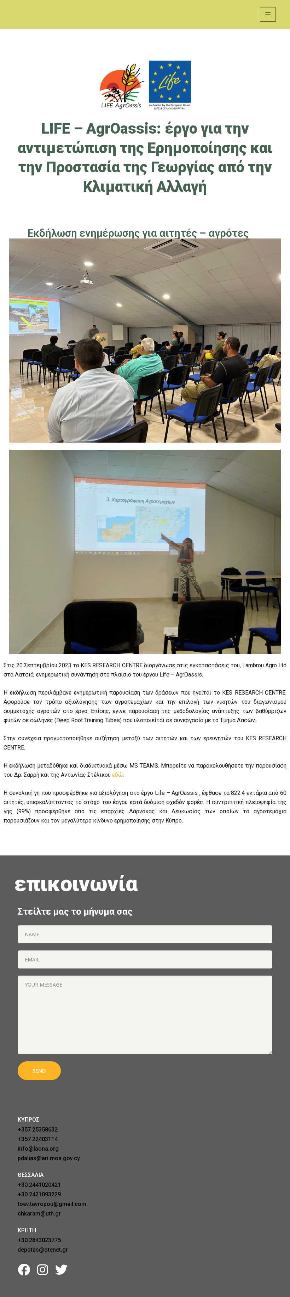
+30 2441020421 (39, 1184)
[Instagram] (42, 1269)
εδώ (117, 774)
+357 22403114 (38, 1139)
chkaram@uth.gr (39, 1213)
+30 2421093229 (39, 1194)
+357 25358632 (38, 1129)
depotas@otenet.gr (43, 1249)
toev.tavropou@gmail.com (52, 1204)
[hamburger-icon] (268, 14)
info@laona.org (38, 1148)
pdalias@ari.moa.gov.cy (49, 1158)
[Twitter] (61, 1269)
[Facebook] (24, 1269)
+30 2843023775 (39, 1240)
